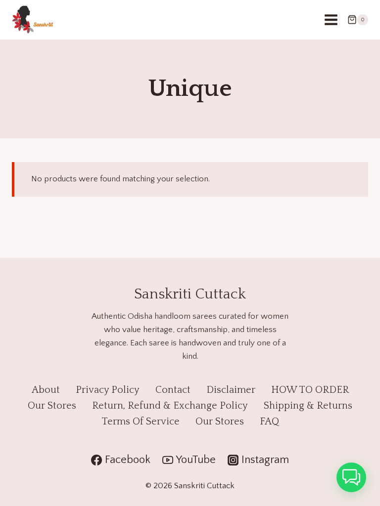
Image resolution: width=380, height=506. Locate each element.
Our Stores (52, 405)
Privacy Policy (108, 389)
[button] (351, 477)
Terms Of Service (140, 421)
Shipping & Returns (308, 405)
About (46, 389)
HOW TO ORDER (310, 389)
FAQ (269, 421)
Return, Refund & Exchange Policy (170, 405)
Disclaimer (230, 389)
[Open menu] (330, 19)
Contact (172, 389)
